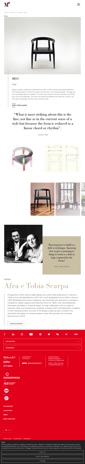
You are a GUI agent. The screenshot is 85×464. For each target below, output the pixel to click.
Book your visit (9, 419)
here (29, 448)
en (6, 430)
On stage (20, 12)
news (5, 415)
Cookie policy (18, 438)
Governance (26, 438)
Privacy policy (7, 438)
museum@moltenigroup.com (55, 364)
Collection (7, 410)
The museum (8, 406)
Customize (43, 461)
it (9, 430)
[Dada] (24, 383)
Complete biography (16, 323)
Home (6, 12)
